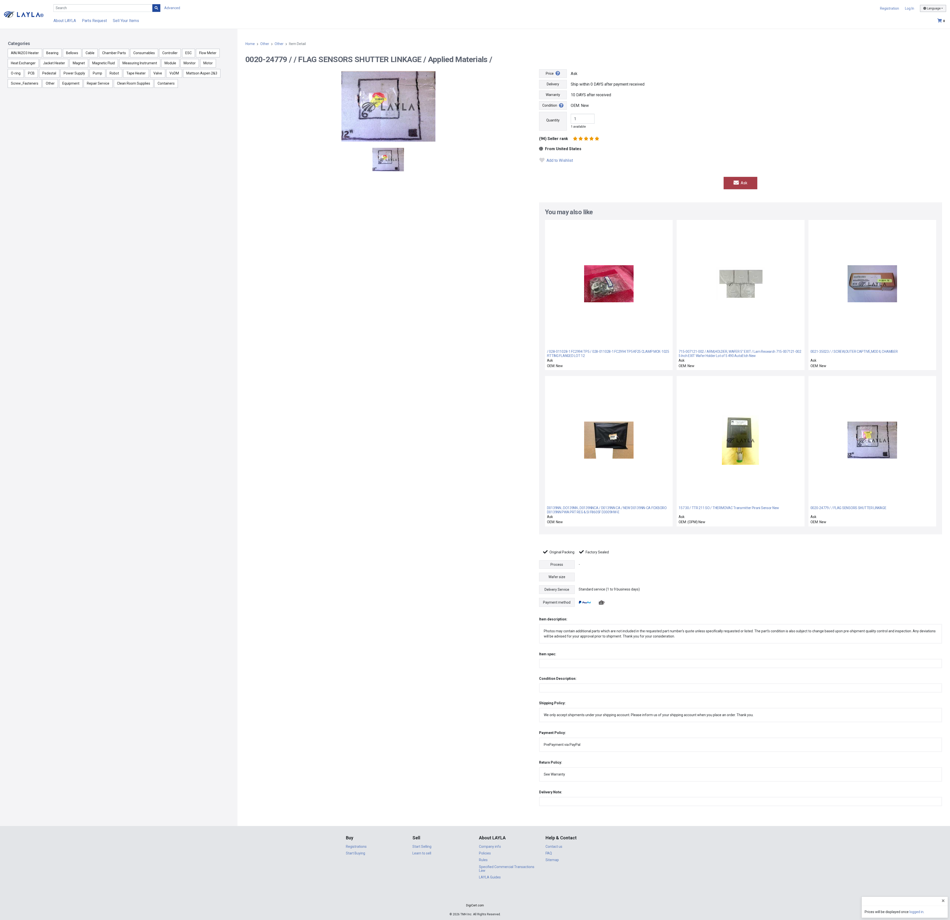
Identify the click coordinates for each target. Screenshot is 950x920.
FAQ (549, 853)
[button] (475, 896)
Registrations (356, 847)
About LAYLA (64, 20)
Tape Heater (136, 73)
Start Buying (355, 853)
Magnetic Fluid (103, 63)
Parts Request (94, 20)
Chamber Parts (114, 53)
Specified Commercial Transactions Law (506, 869)
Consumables (144, 53)
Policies (485, 853)
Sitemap (552, 860)
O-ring (16, 73)
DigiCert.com (475, 905)
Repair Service (98, 83)
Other (50, 83)
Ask (743, 183)
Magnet (79, 63)
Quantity (553, 120)
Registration (889, 8)
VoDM (174, 73)
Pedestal (49, 73)
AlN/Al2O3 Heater (25, 53)
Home (250, 44)
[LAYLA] (24, 14)
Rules (483, 860)
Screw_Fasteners (24, 83)
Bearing (52, 53)
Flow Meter (207, 53)
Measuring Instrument (139, 63)
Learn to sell (421, 853)
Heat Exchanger (23, 63)
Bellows (72, 53)
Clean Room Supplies (133, 83)
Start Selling (421, 847)
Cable (90, 53)
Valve (157, 73)
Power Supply (74, 73)
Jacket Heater (54, 63)
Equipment (70, 83)
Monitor (190, 63)
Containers (166, 83)
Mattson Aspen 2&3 (201, 73)
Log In (909, 8)
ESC (188, 53)
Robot (114, 73)
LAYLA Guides (490, 877)
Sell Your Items (126, 20)
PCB (31, 73)
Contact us (554, 847)
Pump (97, 73)
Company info (490, 847)
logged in (916, 912)
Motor (208, 63)
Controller (170, 53)
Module (170, 63)
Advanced (172, 8)
